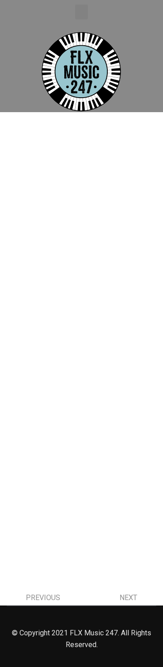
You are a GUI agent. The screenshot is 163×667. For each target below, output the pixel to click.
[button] (81, 12)
